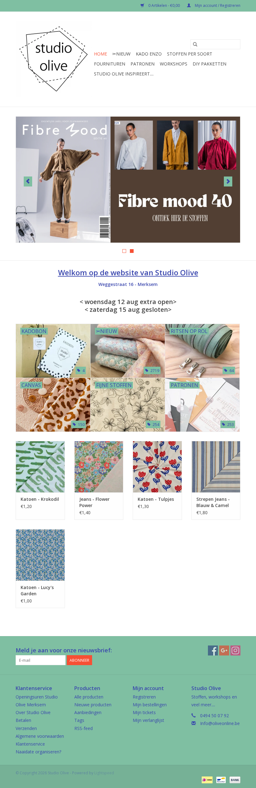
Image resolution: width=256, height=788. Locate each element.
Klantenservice (30, 744)
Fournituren (109, 64)
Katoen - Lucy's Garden (37, 590)
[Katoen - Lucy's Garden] (40, 555)
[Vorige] (28, 181)
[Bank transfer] (233, 779)
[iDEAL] (206, 779)
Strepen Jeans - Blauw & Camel (213, 502)
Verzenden (26, 728)
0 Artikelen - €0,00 (164, 5)
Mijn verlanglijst (148, 720)
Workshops (173, 64)
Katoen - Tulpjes (156, 499)
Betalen (23, 720)
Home (100, 54)
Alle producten (88, 697)
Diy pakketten (209, 64)
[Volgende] (228, 181)
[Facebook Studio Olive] (213, 650)
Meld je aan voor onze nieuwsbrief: (64, 650)
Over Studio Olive (33, 712)
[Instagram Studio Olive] (235, 650)
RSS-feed (83, 728)
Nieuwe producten (92, 705)
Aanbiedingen (87, 712)
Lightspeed (104, 773)
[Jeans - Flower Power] (99, 466)
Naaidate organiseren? (38, 752)
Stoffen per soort (189, 54)
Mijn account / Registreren (217, 5)
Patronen (142, 64)
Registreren (144, 697)
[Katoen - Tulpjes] (157, 466)
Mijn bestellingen (150, 705)
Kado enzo (149, 54)
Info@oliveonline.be (220, 723)
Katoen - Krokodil (40, 499)
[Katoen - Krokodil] (40, 466)
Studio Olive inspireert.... (124, 74)
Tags (79, 720)
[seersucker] (128, 180)
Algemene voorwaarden (40, 736)
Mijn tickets (144, 712)
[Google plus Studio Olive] (224, 650)
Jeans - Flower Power (94, 502)
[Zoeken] (195, 44)
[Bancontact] (220, 779)
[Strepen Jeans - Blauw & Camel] (216, 466)
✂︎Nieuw (121, 54)
